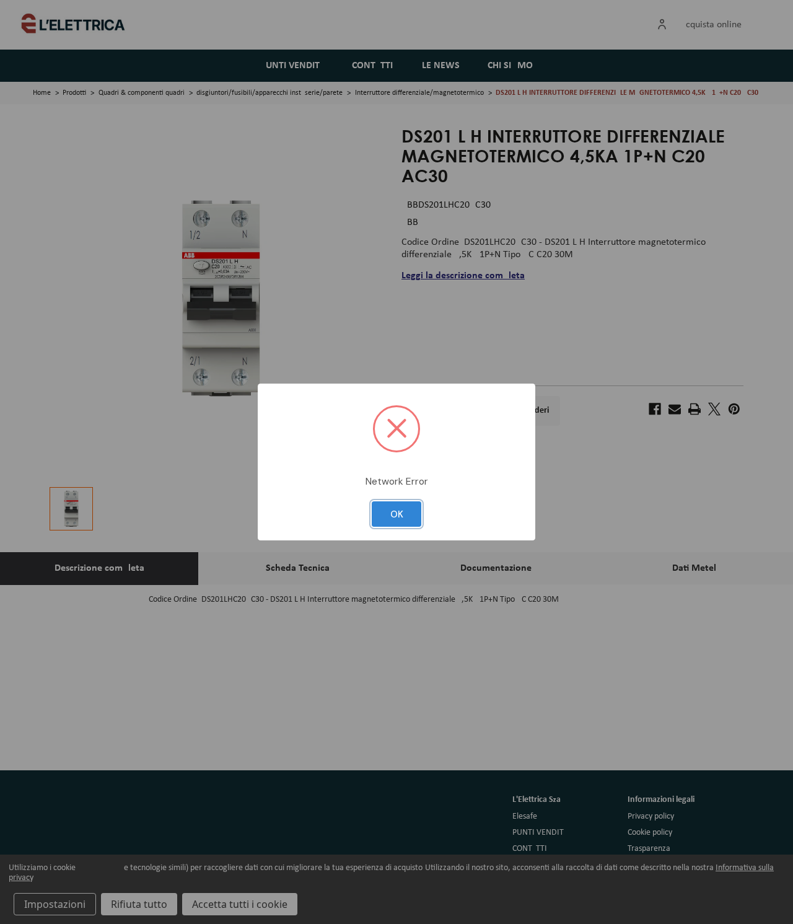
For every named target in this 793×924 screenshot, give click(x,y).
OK (396, 514)
